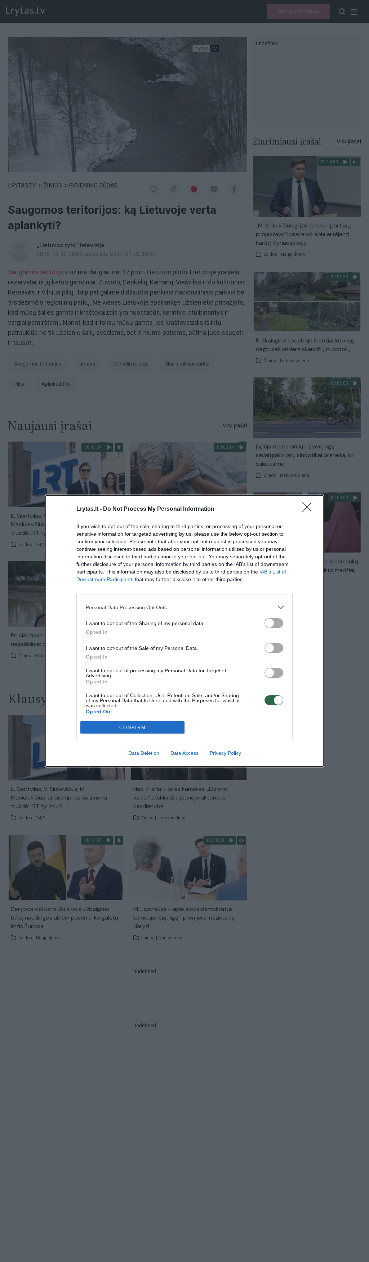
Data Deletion (143, 753)
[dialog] (184, 631)
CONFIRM (132, 727)
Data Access (184, 753)
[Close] (309, 509)
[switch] (273, 623)
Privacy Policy (225, 753)
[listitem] (184, 607)
